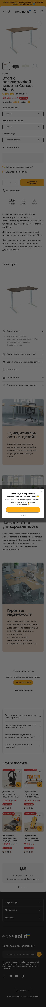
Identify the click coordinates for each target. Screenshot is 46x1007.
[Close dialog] (41, 491)
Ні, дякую (23, 515)
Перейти (23, 510)
